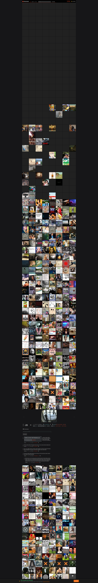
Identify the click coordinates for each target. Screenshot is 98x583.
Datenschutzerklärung (46, 581)
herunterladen (61, 424)
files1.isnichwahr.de (46, 424)
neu (30, 1)
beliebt (33, 1)
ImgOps (54, 424)
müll (35, 1)
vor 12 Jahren (35, 424)
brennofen (40, 424)
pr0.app (68, 1)
